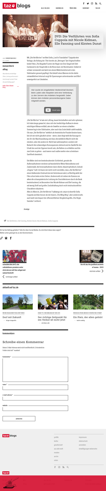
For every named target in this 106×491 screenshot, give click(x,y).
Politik (56, 437)
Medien (56, 452)
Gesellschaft (58, 445)
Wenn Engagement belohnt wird (13, 313)
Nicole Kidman (42, 221)
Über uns (73, 8)
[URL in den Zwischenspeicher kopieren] (1, 238)
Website (5, 405)
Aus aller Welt (58, 449)
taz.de (97, 8)
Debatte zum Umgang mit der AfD (49, 313)
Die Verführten (12, 221)
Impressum (83, 437)
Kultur (56, 441)
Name (5, 384)
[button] (6, 238)
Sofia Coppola (53, 221)
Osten (56, 460)
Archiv (56, 456)
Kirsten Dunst (31, 221)
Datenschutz (83, 441)
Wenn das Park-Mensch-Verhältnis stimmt (87, 313)
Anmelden (82, 445)
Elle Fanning (22, 221)
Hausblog (59, 8)
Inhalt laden (56, 110)
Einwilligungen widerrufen (88, 449)
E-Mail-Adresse (8, 395)
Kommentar (7, 357)
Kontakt (86, 8)
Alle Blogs (45, 8)
